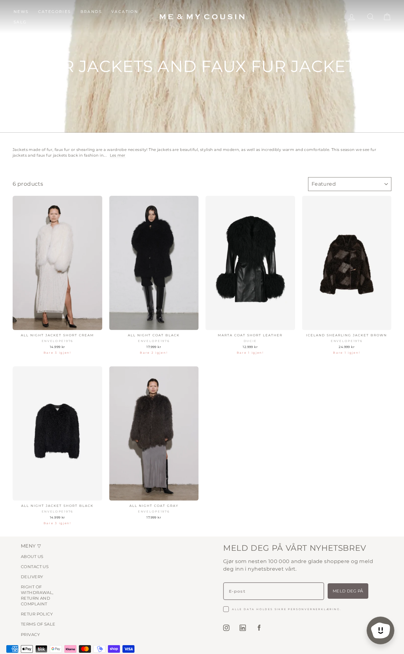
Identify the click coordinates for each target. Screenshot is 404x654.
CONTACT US (35, 566)
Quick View (58, 323)
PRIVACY (30, 634)
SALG (20, 22)
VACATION (124, 11)
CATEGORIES (54, 11)
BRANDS (91, 11)
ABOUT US (32, 556)
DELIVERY (32, 576)
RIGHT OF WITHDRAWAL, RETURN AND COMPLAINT (37, 595)
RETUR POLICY (37, 613)
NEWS (21, 11)
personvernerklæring (314, 609)
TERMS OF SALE (38, 624)
